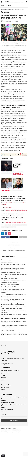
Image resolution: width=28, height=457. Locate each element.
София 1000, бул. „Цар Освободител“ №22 (15, 222)
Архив (2, 391)
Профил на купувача (16, 429)
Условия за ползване (5, 429)
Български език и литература (8, 398)
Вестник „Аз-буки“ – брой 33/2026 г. (9, 286)
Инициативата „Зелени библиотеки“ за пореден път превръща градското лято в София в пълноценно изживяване (12, 291)
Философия (4, 411)
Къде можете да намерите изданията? (10, 370)
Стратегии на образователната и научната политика (13, 397)
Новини (6, 9)
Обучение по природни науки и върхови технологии (13, 404)
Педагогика (3, 400)
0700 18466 (9, 207)
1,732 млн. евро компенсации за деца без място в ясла (13, 294)
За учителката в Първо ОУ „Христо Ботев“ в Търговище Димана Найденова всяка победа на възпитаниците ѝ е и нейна (14, 334)
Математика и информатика (7, 402)
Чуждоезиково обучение (7, 409)
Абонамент (3, 377)
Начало (2, 9)
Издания (8, 5)
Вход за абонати (5, 372)
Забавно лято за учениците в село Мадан (10, 272)
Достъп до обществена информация (8, 428)
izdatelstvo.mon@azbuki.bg (11, 210)
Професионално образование (8, 405)
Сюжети (13, 227)
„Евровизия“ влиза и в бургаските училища (10, 284)
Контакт (3, 375)
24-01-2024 (16, 21)
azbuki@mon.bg (23, 210)
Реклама (3, 380)
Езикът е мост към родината (7, 259)
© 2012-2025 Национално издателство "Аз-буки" (10, 431)
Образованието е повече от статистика (9, 262)
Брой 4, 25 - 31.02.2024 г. (20, 9)
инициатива (23, 225)
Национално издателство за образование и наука (14, 2)
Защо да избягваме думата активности (9, 278)
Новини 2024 (11, 9)
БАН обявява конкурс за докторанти (9, 296)
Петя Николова (8, 21)
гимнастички (8, 225)
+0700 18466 (4, 360)
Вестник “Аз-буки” (5, 387)
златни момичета (16, 225)
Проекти (3, 379)
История (3, 407)
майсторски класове (6, 227)
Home (2, 5)
